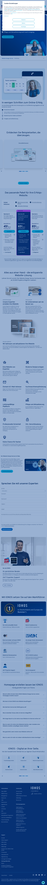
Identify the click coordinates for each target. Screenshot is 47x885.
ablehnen (11, 11)
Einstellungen (9, 8)
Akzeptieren (14, 12)
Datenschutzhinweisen (18, 10)
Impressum (6, 15)
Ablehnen (23, 23)
